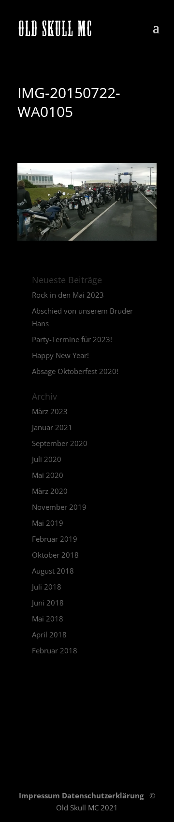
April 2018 (49, 634)
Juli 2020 (46, 459)
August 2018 (53, 571)
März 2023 (50, 411)
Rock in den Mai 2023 (68, 295)
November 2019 (59, 507)
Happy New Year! (60, 355)
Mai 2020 (47, 475)
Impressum (40, 795)
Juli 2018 (46, 586)
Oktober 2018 (55, 555)
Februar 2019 (54, 539)
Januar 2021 (52, 427)
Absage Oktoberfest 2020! (75, 371)
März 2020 (50, 491)
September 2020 (59, 443)
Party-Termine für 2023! (72, 339)
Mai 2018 (47, 618)
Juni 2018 (48, 602)
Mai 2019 (47, 523)
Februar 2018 (54, 650)
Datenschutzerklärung (103, 795)
